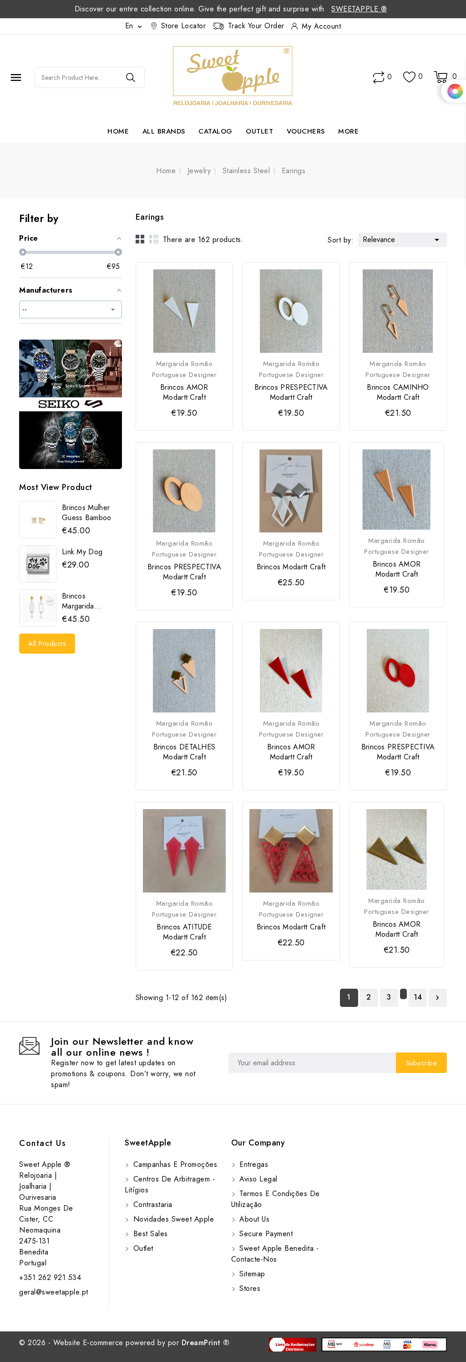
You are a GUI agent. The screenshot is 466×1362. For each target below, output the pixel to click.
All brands (163, 131)
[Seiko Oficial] (70, 404)
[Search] (130, 77)
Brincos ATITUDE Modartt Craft (184, 932)
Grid (140, 238)
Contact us (42, 1143)
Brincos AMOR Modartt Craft (184, 392)
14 (418, 997)
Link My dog (82, 552)
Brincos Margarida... (81, 601)
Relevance (402, 239)
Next (437, 997)
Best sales (149, 1233)
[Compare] (378, 77)
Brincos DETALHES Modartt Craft (184, 752)
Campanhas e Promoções (174, 1164)
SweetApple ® (359, 9)
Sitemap (251, 1274)
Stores (249, 1288)
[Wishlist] (409, 77)
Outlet (259, 131)
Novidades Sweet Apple (172, 1219)
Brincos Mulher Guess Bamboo (86, 513)
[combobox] (76, 77)
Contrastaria (151, 1204)
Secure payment (265, 1233)
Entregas (252, 1164)
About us (253, 1219)
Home (118, 131)
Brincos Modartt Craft (291, 567)
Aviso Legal (257, 1179)
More (348, 131)
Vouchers (306, 131)
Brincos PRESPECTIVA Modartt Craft (291, 392)
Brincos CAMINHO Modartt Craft (398, 392)
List (153, 238)
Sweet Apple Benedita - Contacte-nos (275, 1253)
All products (47, 644)
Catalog (215, 131)
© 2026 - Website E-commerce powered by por (124, 1342)
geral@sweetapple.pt (53, 1292)
